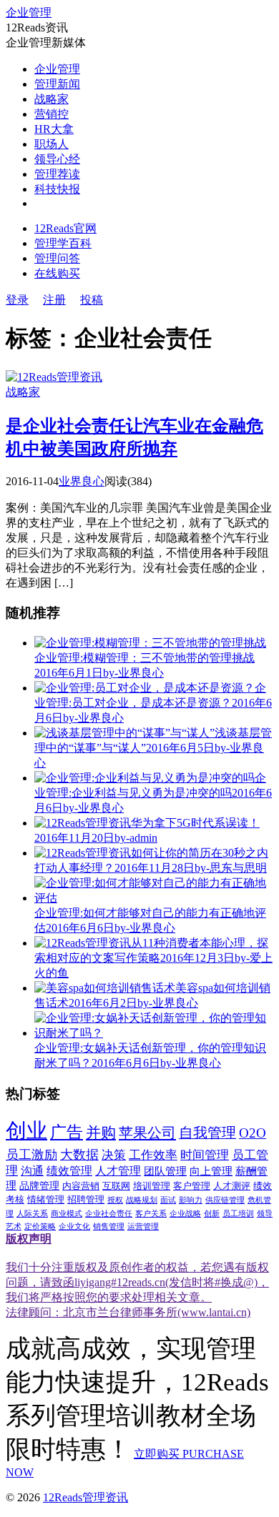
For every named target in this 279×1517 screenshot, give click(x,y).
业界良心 (81, 481)
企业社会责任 (108, 1214)
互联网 (116, 1186)
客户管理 (191, 1186)
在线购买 (57, 273)
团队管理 (165, 1171)
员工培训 (238, 1214)
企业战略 (185, 1214)
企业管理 (29, 12)
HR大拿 (54, 129)
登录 (17, 300)
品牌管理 (39, 1185)
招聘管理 (85, 1200)
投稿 (91, 300)
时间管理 (204, 1155)
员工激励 (31, 1155)
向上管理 (211, 1171)
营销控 (51, 114)
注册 (54, 300)
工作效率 (153, 1155)
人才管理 (118, 1171)
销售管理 (108, 1226)
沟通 (32, 1171)
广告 (66, 1132)
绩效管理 (69, 1171)
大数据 (79, 1155)
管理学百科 (63, 243)
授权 (115, 1200)
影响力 (190, 1200)
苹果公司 (147, 1132)
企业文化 (74, 1226)
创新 (212, 1214)
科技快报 (57, 189)
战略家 (51, 99)
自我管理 (207, 1132)
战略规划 (141, 1200)
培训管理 (151, 1186)
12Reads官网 (65, 228)
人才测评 (231, 1186)
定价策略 (40, 1226)
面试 (168, 1200)
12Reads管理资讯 (85, 1497)
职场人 (51, 144)
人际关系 (32, 1214)
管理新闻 (57, 84)
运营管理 (143, 1226)
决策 (114, 1155)
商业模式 (66, 1214)
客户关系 (151, 1214)
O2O (252, 1132)
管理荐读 (57, 174)
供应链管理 (225, 1200)
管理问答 (57, 258)
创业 (26, 1130)
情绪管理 (45, 1200)
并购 (101, 1132)
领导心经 (57, 159)
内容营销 (80, 1186)
